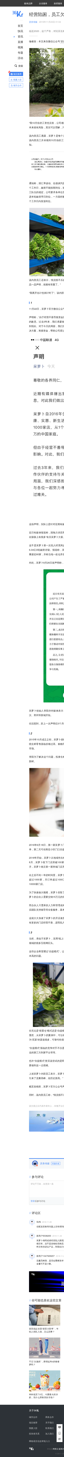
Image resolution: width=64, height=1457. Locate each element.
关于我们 (49, 1422)
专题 (20, 52)
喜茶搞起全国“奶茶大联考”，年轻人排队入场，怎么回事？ (43, 1330)
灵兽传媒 (33, 21)
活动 (20, 58)
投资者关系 (34, 1433)
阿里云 (56, 1448)
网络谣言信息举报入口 (39, 1441)
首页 (20, 25)
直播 (20, 42)
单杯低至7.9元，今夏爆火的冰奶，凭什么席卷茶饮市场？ (43, 1396)
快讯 (20, 31)
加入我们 (49, 1433)
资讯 (20, 36)
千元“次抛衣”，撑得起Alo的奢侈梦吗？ (44, 1363)
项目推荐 (33, 1422)
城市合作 (33, 1416)
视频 (20, 47)
